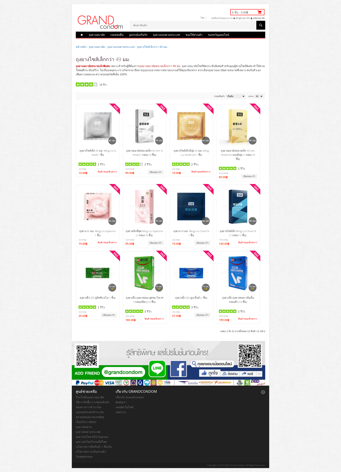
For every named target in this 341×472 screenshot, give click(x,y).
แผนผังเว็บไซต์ (124, 407)
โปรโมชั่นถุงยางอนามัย (90, 397)
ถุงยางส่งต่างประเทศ (88, 431)
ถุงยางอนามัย (97, 35)
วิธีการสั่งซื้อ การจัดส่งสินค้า (93, 402)
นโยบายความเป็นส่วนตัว (91, 451)
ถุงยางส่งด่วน (84, 427)
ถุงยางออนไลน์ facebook (263, 392)
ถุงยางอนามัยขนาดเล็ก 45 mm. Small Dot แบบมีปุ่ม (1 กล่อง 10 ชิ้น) (238, 155)
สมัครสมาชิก (258, 18)
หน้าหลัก (81, 47)
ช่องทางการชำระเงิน (88, 407)
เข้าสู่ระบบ (240, 18)
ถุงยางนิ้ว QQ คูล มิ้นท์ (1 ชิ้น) (191, 297)
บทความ (121, 412)
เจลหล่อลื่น (117, 35)
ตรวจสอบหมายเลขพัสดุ (90, 417)
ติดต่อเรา (121, 402)
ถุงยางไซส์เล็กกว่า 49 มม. (152, 47)
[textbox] (197, 25)
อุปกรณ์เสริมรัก (138, 35)
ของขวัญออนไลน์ (218, 35)
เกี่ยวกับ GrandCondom (130, 397)
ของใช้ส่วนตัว (193, 35)
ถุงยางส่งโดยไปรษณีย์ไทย (91, 441)
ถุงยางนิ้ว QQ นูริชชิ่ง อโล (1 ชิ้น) (98, 297)
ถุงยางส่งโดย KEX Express (92, 436)
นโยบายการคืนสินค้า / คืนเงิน (94, 446)
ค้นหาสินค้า (260, 25)
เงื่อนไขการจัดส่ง (86, 422)
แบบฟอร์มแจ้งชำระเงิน (90, 412)
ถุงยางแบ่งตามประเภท (166, 35)
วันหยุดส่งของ (84, 456)
